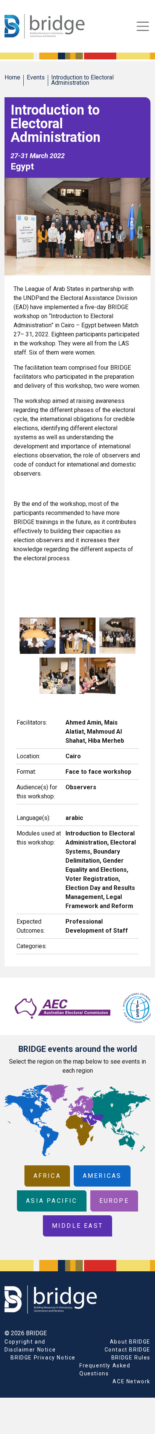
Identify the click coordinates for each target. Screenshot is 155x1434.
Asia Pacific (51, 1200)
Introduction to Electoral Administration (82, 80)
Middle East (77, 1225)
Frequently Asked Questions (105, 1369)
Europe (114, 1200)
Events (36, 77)
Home (12, 77)
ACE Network (131, 1381)
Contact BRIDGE (127, 1350)
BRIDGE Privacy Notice (43, 1358)
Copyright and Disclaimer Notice (30, 1346)
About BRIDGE (130, 1342)
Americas (102, 1175)
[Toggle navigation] (142, 26)
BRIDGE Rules (130, 1358)
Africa (47, 1175)
